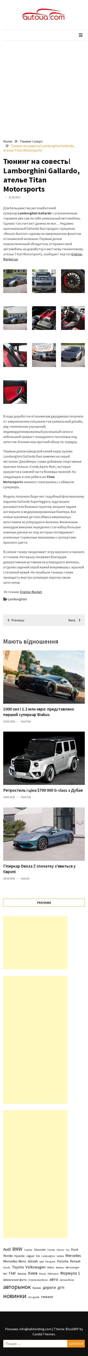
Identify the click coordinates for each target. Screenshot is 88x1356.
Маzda (42, 1273)
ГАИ (12, 1273)
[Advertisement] (44, 87)
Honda (8, 1256)
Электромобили (38, 1279)
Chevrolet (39, 1250)
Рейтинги (53, 1273)
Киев (32, 1273)
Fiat (67, 1250)
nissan (33, 1261)
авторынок (17, 1286)
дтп (60, 1287)
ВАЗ (5, 1273)
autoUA (25, 878)
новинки (14, 1296)
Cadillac (28, 1249)
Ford (74, 1249)
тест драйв (33, 1297)
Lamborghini (17, 599)
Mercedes (73, 1255)
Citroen (51, 1249)
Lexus (60, 1256)
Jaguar (30, 1256)
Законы (21, 1273)
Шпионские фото (15, 1280)
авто (53, 1279)
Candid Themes (43, 1334)
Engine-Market (31, 592)
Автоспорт (72, 1267)
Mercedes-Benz (14, 1261)
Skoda (6, 1267)
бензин (36, 1288)
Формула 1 (70, 1273)
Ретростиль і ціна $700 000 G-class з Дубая (43, 790)
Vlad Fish (26, 721)
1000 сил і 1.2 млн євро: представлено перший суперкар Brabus (38, 711)
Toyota (18, 1267)
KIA (38, 1256)
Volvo (50, 1267)
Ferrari (60, 1249)
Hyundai (19, 1256)
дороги (49, 1287)
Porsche (62, 1261)
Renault (75, 1261)
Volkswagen (35, 1267)
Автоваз (60, 1267)
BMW (17, 1249)
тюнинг (47, 1296)
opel (42, 1261)
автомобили (67, 1279)
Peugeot (50, 1261)
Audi (7, 1249)
